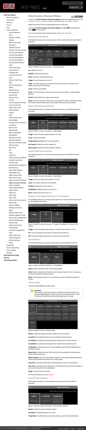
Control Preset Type (15, 75)
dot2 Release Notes (10, 260)
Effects (11, 87)
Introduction (10, 20)
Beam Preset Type (15, 42)
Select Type (12, 195)
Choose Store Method (16, 60)
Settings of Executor (15, 208)
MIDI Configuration (15, 132)
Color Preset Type (14, 67)
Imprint (73, 428)
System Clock (13, 223)
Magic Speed (49, 374)
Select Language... (15, 185)
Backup (11, 40)
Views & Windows (12, 30)
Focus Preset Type (15, 105)
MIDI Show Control (15, 137)
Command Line (14, 70)
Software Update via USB (17, 215)
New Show (12, 147)
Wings (11, 243)
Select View (12, 198)
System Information (15, 225)
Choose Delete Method (16, 57)
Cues (10, 77)
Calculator (12, 45)
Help (10, 115)
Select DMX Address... (16, 170)
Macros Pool (13, 127)
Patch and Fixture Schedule (18, 157)
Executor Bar (13, 95)
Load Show (12, 125)
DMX (10, 82)
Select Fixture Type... (15, 178)
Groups (11, 112)
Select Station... (14, 190)
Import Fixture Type (15, 117)
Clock (10, 65)
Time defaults (13, 228)
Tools (10, 233)
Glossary (9, 253)
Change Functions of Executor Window (40, 21)
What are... (10, 22)
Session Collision (14, 205)
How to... (9, 25)
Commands (10, 245)
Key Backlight (13, 120)
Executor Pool (13, 97)
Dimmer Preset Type (15, 80)
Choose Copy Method (16, 55)
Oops (10, 152)
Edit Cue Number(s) (15, 85)
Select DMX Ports (14, 173)
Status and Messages (16, 220)
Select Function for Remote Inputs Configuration (24, 180)
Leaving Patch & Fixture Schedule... (20, 122)
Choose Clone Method (16, 52)
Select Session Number (16, 188)
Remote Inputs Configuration (18, 165)
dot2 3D (6, 258)
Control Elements (14, 32)
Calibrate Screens (14, 47)
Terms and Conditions (63, 428)
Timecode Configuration (17, 230)
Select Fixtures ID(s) (15, 175)
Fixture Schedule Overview (17, 102)
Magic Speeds (13, 130)
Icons (10, 35)
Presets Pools (13, 162)
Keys (8, 27)
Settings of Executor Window (68, 21)
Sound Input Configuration (17, 218)
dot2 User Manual (10, 15)
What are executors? (65, 33)
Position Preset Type (15, 160)
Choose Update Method (16, 62)
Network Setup (14, 145)
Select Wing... (13, 203)
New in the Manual (12, 17)
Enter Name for (14, 92)
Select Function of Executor (18, 183)
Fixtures (11, 100)
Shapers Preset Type (15, 213)
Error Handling (11, 250)
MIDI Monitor (13, 135)
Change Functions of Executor (19, 50)
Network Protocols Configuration (19, 142)
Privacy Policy (80, 428)
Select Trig (12, 193)
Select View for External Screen (19, 200)
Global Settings (14, 110)
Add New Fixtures (14, 37)
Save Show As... (14, 167)
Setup (11, 210)
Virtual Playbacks (14, 238)
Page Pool (12, 155)
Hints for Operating (12, 248)
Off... (10, 150)
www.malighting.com (35, 428)
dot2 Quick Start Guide (11, 255)
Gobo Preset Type (14, 107)
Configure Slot (13, 72)
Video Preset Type (15, 235)
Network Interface (15, 140)
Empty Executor (14, 90)
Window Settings (14, 240)
